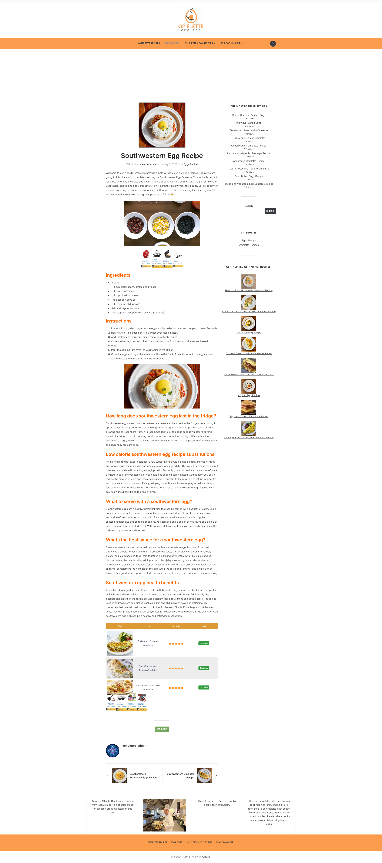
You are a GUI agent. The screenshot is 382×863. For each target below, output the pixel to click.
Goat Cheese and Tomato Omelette (249, 168)
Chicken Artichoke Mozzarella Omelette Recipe (249, 311)
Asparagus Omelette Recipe (249, 160)
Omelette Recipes (149, 43)
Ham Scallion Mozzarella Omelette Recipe (248, 290)
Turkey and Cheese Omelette (248, 137)
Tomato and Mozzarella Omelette (249, 130)
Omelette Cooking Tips (199, 43)
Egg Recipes (172, 43)
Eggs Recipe (191, 164)
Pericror (206, 857)
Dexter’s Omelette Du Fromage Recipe (248, 153)
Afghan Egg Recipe (249, 395)
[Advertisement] (191, 76)
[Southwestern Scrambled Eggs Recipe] (119, 775)
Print (164, 729)
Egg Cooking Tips (231, 43)
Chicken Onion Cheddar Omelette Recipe (249, 353)
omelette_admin (148, 164)
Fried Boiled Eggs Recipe (249, 176)
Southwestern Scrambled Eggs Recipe (143, 775)
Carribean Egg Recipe (249, 332)
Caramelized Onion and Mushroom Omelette (249, 374)
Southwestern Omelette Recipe (180, 775)
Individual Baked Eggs (248, 122)
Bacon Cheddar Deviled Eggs (248, 115)
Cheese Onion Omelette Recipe (248, 145)
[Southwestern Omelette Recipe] (204, 775)
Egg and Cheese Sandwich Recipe (249, 416)
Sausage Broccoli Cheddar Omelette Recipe (249, 437)
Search (249, 205)
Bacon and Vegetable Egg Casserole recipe (248, 183)
